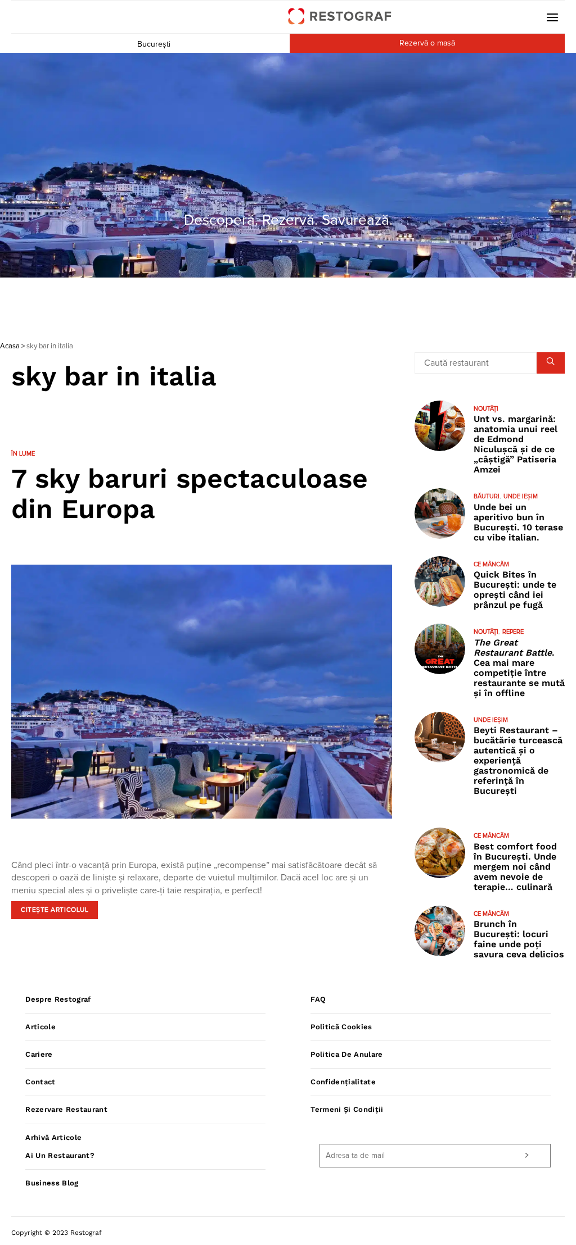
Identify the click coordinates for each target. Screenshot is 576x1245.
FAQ (318, 999)
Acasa (10, 346)
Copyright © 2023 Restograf (56, 1232)
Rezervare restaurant (66, 1109)
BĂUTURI (487, 496)
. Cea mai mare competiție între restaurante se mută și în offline (519, 667)
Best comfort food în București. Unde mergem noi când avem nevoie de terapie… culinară (515, 866)
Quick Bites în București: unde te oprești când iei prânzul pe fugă (515, 589)
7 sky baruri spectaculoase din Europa (189, 493)
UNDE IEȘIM (520, 496)
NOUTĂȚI (486, 409)
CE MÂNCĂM (491, 564)
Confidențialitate (343, 1082)
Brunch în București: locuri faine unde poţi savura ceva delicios (519, 939)
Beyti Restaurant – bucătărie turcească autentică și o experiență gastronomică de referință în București (518, 760)
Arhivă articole (53, 1137)
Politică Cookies (341, 1027)
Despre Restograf (58, 999)
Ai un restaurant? (59, 1155)
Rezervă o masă (427, 43)
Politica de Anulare (346, 1054)
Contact (40, 1082)
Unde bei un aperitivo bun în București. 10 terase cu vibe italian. (518, 522)
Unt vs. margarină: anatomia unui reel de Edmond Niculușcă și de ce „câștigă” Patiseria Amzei (515, 444)
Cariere (38, 1054)
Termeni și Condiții (346, 1109)
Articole (40, 1027)
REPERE (513, 632)
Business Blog (51, 1183)
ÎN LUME (23, 454)
